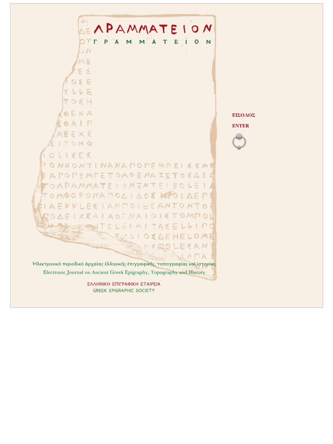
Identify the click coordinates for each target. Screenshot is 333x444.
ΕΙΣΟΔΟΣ (243, 115)
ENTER (240, 126)
